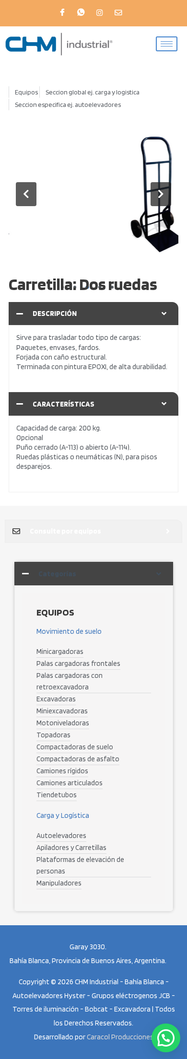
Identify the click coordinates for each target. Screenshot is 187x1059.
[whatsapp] (81, 13)
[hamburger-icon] (166, 43)
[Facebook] (62, 13)
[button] (26, 194)
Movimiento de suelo (69, 631)
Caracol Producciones (120, 1036)
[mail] (118, 13)
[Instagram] (100, 13)
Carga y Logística (62, 815)
